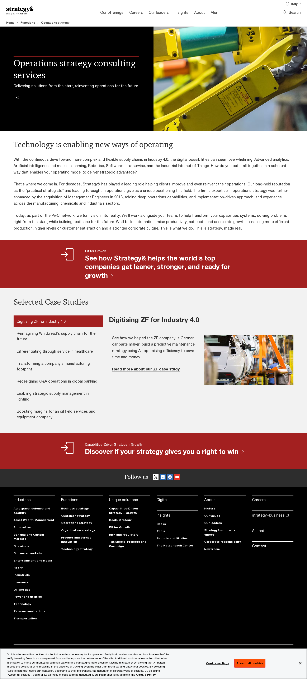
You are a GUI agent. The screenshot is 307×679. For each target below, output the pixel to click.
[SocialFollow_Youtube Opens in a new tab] (177, 477)
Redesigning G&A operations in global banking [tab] (57, 381)
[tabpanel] (201, 355)
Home (10, 22)
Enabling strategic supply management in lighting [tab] (53, 396)
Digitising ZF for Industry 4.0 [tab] (41, 321)
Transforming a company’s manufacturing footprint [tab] (53, 366)
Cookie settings (217, 663)
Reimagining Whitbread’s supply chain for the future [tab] (56, 336)
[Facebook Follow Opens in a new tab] (170, 477)
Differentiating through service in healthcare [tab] (55, 351)
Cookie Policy (146, 674)
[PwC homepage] (19, 10)
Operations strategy (55, 22)
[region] (153, 663)
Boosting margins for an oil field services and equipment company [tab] (56, 414)
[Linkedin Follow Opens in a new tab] (163, 477)
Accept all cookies (250, 663)
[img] (17, 97)
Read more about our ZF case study (146, 369)
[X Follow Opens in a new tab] (156, 477)
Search (295, 12)
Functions (27, 22)
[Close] (300, 663)
